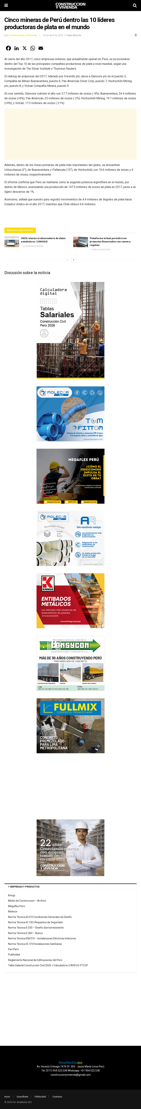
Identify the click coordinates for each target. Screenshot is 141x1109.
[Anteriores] (67, 259)
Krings (11, 895)
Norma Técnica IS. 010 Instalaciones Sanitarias (35, 943)
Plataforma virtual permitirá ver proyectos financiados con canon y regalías (110, 241)
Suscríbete (22, 1096)
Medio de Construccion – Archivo (27, 900)
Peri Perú (13, 949)
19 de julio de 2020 (100, 250)
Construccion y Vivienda (23, 35)
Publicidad (14, 954)
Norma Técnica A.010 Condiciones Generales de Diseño (40, 917)
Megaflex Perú (16, 906)
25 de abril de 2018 (53, 35)
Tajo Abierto (74, 35)
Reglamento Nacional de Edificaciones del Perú (35, 960)
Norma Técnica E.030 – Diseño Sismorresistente (36, 927)
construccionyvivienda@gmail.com (70, 1074)
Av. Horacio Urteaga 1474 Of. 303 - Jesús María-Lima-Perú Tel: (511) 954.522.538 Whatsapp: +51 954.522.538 (70, 1068)
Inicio (7, 1096)
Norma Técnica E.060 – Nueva (25, 933)
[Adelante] (74, 259)
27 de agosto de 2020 (33, 246)
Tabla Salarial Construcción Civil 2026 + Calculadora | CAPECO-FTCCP (48, 965)
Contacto (57, 1096)
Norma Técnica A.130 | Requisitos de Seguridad (35, 922)
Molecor (12, 911)
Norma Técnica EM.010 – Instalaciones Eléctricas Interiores (42, 938)
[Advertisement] (70, 134)
